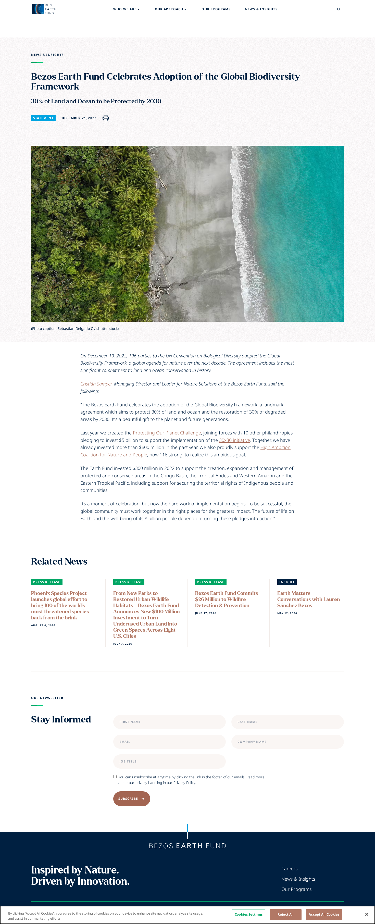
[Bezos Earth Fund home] (187, 845)
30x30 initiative (234, 440)
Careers (289, 868)
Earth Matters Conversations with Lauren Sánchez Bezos (308, 599)
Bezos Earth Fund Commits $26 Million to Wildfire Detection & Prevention (226, 599)
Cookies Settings (248, 914)
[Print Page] (106, 118)
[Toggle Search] (339, 9)
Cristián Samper (96, 384)
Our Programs (296, 889)
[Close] (366, 914)
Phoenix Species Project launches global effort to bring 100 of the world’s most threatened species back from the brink (60, 605)
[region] (187, 915)
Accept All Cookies (324, 914)
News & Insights (47, 55)
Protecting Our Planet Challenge (167, 433)
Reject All (286, 914)
